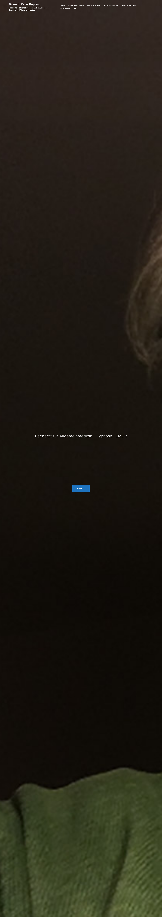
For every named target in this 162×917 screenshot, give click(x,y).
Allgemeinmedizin (111, 5)
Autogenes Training (130, 5)
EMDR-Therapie (93, 5)
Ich (75, 8)
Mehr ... (81, 488)
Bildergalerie (65, 8)
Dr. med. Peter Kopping (24, 4)
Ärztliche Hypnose (76, 5)
